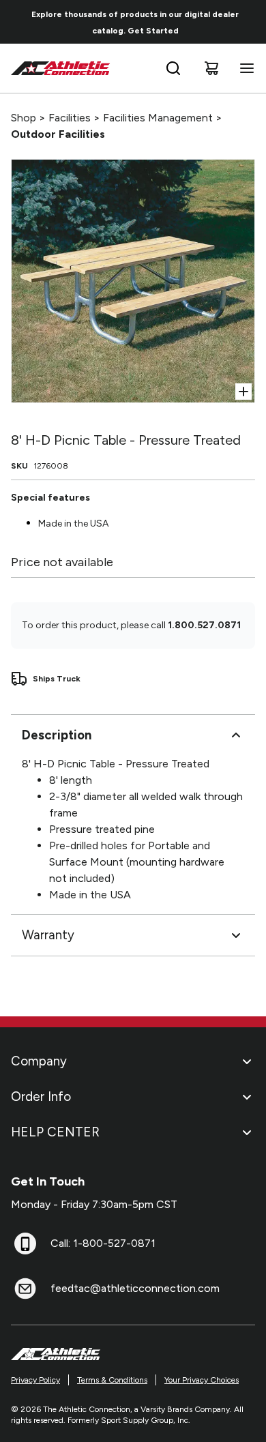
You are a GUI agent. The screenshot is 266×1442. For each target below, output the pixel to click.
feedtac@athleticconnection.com (135, 1288)
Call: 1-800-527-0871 (103, 1243)
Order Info (41, 1096)
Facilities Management (158, 117)
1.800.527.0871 (204, 625)
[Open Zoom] (243, 391)
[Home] (60, 68)
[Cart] (211, 68)
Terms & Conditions (112, 1380)
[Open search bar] (173, 68)
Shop (23, 117)
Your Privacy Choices (201, 1380)
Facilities (69, 117)
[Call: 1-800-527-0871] (25, 1243)
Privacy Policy (35, 1380)
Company (39, 1061)
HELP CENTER (55, 1132)
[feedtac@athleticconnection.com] (25, 1288)
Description (56, 735)
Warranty (48, 935)
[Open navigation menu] (244, 68)
